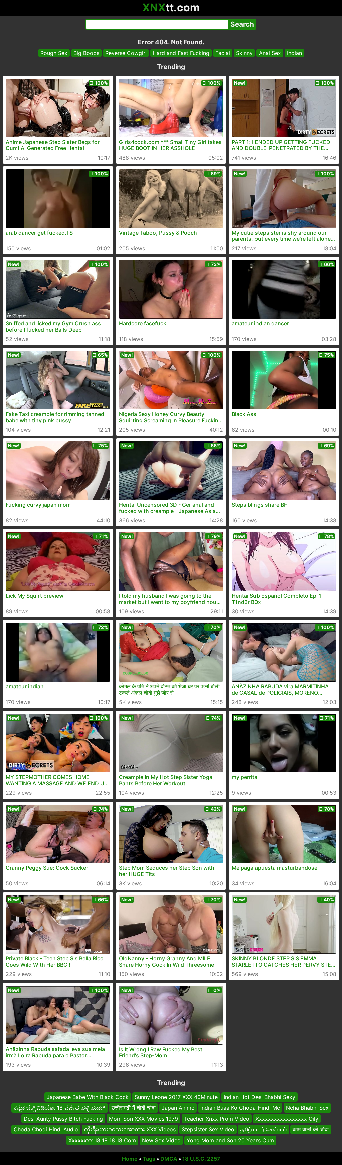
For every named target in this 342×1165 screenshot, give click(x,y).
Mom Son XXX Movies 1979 (143, 1118)
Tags (149, 1159)
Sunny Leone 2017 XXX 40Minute (176, 1097)
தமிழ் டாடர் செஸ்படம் (263, 1129)
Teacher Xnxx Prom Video (216, 1118)
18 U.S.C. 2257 (201, 1159)
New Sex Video (161, 1140)
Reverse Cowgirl (126, 53)
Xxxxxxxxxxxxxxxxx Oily (286, 1118)
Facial (222, 53)
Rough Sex (53, 53)
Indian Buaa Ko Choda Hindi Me (240, 1107)
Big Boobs (86, 53)
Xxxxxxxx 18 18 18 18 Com (102, 1140)
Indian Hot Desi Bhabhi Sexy (259, 1097)
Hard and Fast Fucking (181, 53)
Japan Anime (178, 1107)
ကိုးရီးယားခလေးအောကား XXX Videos (130, 1129)
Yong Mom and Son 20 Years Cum (230, 1140)
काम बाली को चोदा (311, 1129)
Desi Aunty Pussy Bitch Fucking (63, 1118)
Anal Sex (270, 53)
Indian (294, 53)
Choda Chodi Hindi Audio (46, 1129)
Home (130, 1159)
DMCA (168, 1159)
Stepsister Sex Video (208, 1129)
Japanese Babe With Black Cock (88, 1097)
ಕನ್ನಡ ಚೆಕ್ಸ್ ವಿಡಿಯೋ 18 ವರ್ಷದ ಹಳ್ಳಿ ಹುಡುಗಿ (60, 1107)
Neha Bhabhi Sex (307, 1107)
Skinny (244, 53)
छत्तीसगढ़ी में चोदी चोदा (134, 1107)
